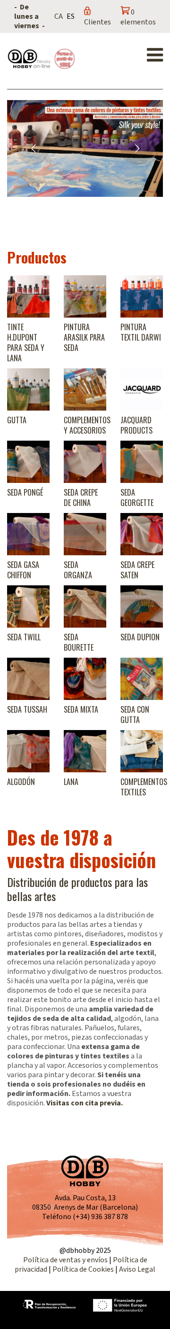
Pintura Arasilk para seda (84, 337)
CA (58, 16)
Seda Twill (24, 637)
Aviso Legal (137, 1269)
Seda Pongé (25, 492)
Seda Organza (78, 570)
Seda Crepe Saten (137, 570)
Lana (71, 781)
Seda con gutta (134, 714)
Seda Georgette (136, 497)
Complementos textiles (143, 787)
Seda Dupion (140, 637)
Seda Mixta (81, 709)
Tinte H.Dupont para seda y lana (25, 342)
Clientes (97, 22)
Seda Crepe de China (81, 497)
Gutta (16, 420)
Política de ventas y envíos (66, 1260)
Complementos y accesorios (87, 425)
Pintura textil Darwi (140, 332)
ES (71, 16)
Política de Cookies (83, 1269)
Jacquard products (136, 425)
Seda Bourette (79, 642)
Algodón (21, 781)
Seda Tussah (27, 709)
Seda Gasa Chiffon (23, 570)
